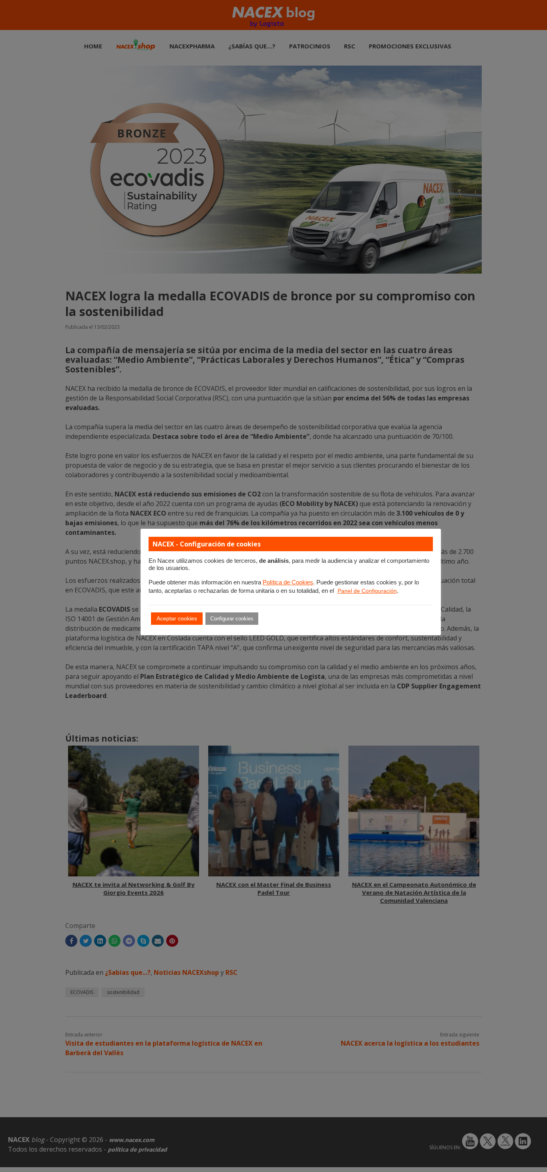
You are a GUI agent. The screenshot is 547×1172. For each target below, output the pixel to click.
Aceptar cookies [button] (177, 618)
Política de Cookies (288, 582)
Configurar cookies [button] (231, 619)
